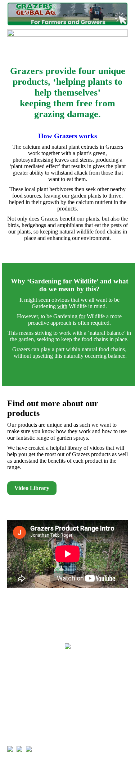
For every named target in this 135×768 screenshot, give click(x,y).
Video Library (31, 488)
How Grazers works (67, 136)
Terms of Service (28, 690)
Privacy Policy (25, 679)
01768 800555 (38, 715)
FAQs (14, 668)
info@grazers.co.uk (52, 726)
